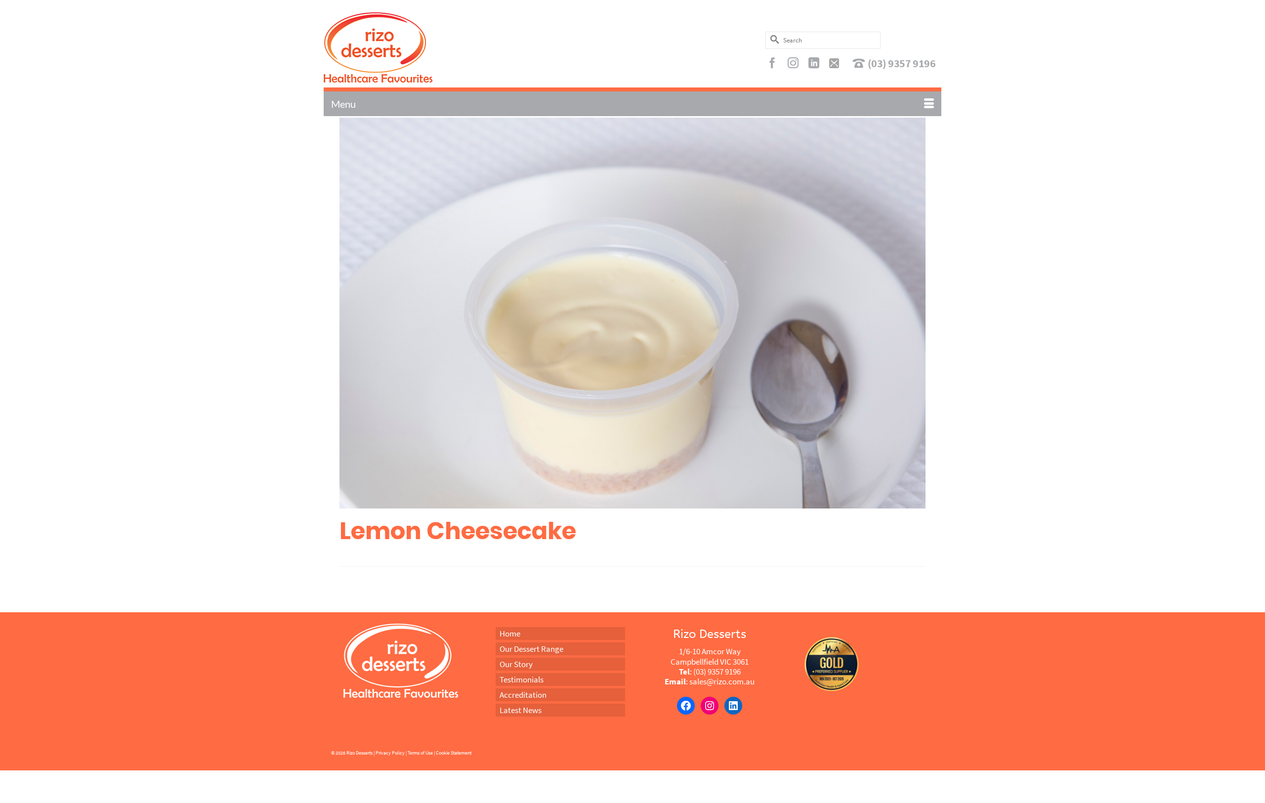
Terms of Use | (421, 753)
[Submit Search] (772, 39)
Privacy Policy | (391, 753)
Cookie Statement (453, 753)
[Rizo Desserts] (422, 47)
